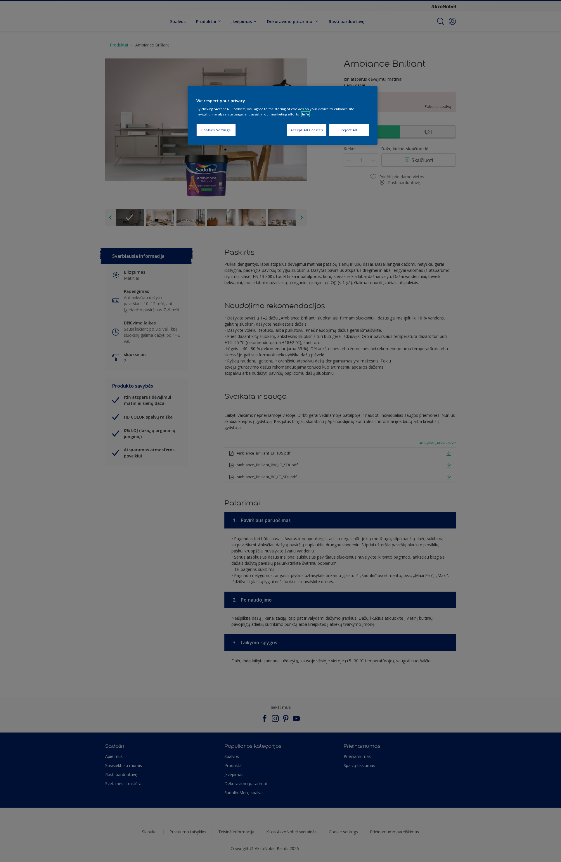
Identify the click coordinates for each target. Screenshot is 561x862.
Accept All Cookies (306, 130)
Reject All (349, 130)
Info (305, 114)
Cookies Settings (216, 130)
